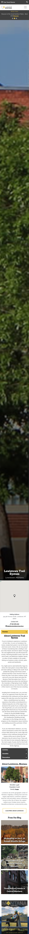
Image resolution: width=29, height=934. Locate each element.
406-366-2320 (15, 624)
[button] (14, 595)
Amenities (5, 753)
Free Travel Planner (9, 2)
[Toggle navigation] (25, 7)
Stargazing (18, 16)
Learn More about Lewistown (14, 810)
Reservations (6, 757)
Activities (5, 750)
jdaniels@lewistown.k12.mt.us (15, 626)
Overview (5, 632)
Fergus (17, 789)
